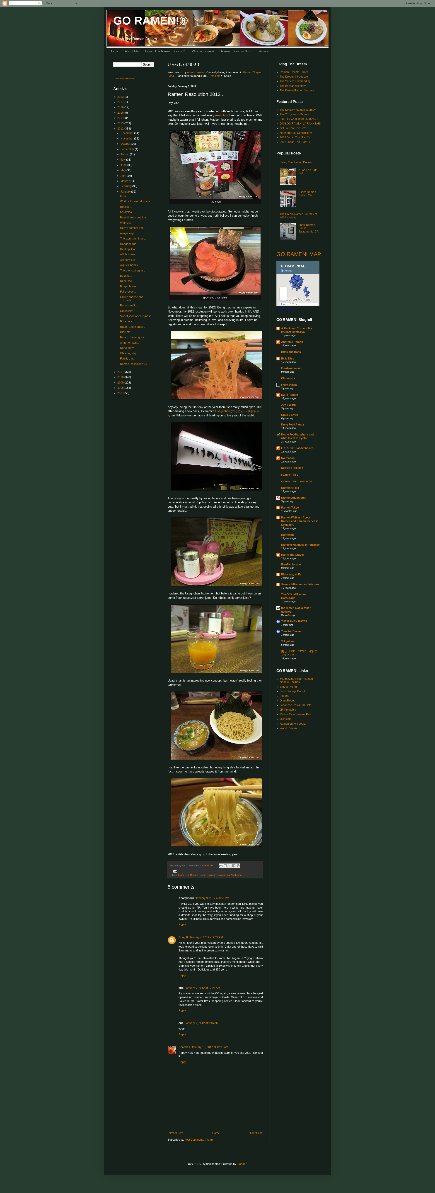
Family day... (127, 358)
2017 (120, 102)
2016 (120, 107)
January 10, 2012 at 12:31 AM (209, 1047)
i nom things (289, 384)
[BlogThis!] (225, 865)
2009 (120, 382)
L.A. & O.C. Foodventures (297, 448)
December (127, 133)
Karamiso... (127, 212)
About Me (132, 51)
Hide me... (126, 332)
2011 (120, 372)
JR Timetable (288, 709)
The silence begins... (132, 270)
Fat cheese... (128, 291)
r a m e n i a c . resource (296, 481)
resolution (221, 115)
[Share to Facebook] (234, 865)
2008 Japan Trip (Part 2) (295, 137)
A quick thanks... (130, 265)
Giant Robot (287, 700)
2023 (120, 96)
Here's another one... (133, 228)
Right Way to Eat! (292, 574)
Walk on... (126, 222)
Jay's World (288, 404)
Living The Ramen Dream (192, 875)
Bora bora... (127, 321)
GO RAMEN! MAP (298, 254)
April (124, 175)
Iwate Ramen (289, 394)
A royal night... (128, 233)
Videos (264, 51)
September (128, 149)
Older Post (255, 1133)
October (126, 143)
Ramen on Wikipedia (293, 723)
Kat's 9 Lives (289, 414)
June (124, 165)
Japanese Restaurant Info (296, 705)
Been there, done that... (134, 217)
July (123, 159)
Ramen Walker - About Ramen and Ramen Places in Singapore (299, 521)
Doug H (183, 937)
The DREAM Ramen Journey (298, 109)
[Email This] (221, 865)
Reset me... (127, 281)
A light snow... (128, 254)
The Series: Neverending (295, 81)
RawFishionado (291, 564)
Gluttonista (288, 378)
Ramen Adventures (293, 497)
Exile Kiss (287, 358)
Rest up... (126, 206)
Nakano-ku (224, 875)
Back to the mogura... (133, 337)
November (127, 138)
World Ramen (288, 728)
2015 (120, 112)
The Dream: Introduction (294, 76)
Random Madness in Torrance (300, 544)
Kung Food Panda (292, 424)
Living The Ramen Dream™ (165, 51)
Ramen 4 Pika (290, 487)
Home (114, 51)
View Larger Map (285, 309)
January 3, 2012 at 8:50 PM (212, 898)
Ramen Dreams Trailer (294, 72)
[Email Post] (174, 871)
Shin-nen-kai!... (129, 342)
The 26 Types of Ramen (294, 114)
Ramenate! (288, 534)
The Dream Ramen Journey (297, 90)
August (125, 154)
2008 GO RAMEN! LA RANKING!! (300, 123)
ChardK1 (184, 1047)
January (126, 191)
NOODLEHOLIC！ (292, 468)
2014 (120, 118)
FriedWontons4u (291, 368)
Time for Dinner (291, 631)
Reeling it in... (128, 249)
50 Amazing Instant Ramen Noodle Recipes (296, 680)
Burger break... (129, 286)
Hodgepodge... (129, 244)
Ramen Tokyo (290, 507)
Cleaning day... (129, 353)
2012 (120, 128)
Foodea (284, 695)
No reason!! (288, 458)
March (125, 181)
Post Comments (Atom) (198, 1139)
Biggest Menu (288, 686)
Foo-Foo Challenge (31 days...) (299, 118)
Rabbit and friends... (132, 326)
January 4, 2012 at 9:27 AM (206, 937)
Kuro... (124, 196)
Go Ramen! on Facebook (125, 79)
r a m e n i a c (289, 474)
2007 (120, 393)
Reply (182, 924)
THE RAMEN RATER (294, 621)
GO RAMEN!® (150, 20)
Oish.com (285, 719)
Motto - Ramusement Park (296, 714)
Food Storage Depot (292, 691)
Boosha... (126, 275)
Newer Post (176, 1133)
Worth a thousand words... (136, 201)
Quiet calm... (127, 311)
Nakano (212, 875)
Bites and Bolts (291, 352)
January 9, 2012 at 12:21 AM (202, 988)
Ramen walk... (129, 305)
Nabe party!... (128, 348)
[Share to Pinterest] (238, 865)
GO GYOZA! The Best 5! (294, 128)
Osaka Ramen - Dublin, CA (308, 194)
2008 (120, 387)
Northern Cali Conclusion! (296, 132)
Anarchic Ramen (292, 342)
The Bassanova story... (293, 86)
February (126, 186)
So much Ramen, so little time (300, 584)
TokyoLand (288, 641)
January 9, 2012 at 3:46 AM (201, 1023)
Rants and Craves (292, 554)
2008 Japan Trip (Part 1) (295, 142)
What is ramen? (203, 51)
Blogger (241, 1164)
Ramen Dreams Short (236, 51)
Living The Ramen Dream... (297, 162)
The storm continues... (133, 238)
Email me (215, 76)
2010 (120, 377)
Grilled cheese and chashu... (131, 299)
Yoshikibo (236, 875)
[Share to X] (229, 865)
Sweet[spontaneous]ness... (136, 316)
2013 (120, 123)
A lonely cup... (128, 260)
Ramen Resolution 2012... (136, 364)
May (123, 170)
